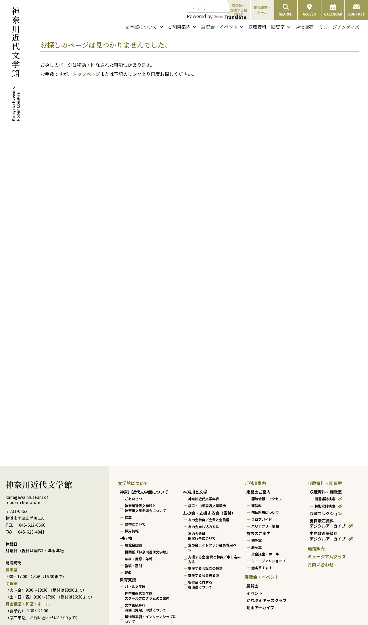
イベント (254, 592)
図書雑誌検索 (325, 498)
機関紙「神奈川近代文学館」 (147, 551)
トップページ (86, 73)
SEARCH (286, 13)
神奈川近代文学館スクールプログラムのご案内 (147, 596)
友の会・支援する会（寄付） (209, 512)
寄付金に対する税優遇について (200, 584)
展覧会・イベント (219, 27)
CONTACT (356, 13)
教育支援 (128, 579)
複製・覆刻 (133, 565)
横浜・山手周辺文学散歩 (207, 505)
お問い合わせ (321, 564)
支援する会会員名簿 (203, 575)
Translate (235, 17)
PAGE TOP (354, 600)
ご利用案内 (179, 27)
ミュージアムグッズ (339, 27)
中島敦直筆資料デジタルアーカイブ (328, 536)
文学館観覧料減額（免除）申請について (145, 607)
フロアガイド (261, 519)
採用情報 (132, 530)
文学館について (141, 27)
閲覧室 (256, 540)
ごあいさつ (133, 498)
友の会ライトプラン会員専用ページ (214, 547)
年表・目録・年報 (138, 558)
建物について (135, 524)
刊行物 (126, 538)
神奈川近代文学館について (144, 491)
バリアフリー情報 (265, 526)
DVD (128, 572)
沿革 (128, 517)
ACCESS (309, 13)
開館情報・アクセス (266, 498)
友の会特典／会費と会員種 (208, 519)
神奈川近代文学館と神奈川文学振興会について (145, 508)
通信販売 (304, 27)
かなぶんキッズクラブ (266, 600)
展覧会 (252, 585)
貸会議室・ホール (262, 10)
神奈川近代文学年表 (203, 498)
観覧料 (256, 505)
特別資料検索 (325, 505)
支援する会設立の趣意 (205, 568)
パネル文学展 (135, 586)
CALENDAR (333, 13)
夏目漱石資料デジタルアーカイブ (328, 523)
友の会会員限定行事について (202, 535)
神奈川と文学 (195, 491)
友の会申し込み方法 (203, 526)
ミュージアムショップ (268, 560)
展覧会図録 (133, 544)
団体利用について (265, 512)
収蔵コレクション (326, 513)
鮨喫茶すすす (261, 567)
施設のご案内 (258, 533)
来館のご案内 (258, 491)
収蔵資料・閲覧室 (266, 27)
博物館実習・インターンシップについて (150, 619)
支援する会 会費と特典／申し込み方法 (214, 559)
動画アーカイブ (260, 607)
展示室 (256, 547)
